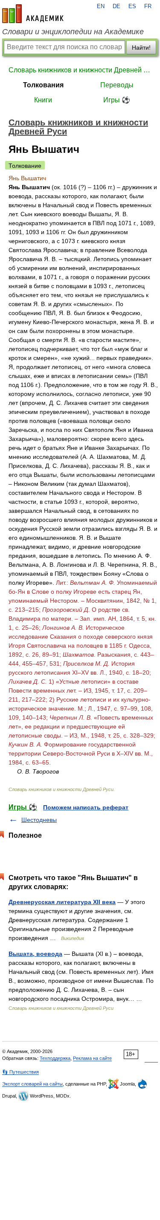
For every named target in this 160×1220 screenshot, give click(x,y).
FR (147, 6)
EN (101, 6)
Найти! (141, 47)
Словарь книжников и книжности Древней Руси (80, 70)
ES (132, 6)
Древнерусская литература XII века (62, 902)
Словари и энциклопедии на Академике (73, 31)
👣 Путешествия (20, 1071)
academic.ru (33, 13)
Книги (43, 100)
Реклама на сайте (92, 1058)
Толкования (43, 85)
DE (116, 6)
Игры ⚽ (116, 100)
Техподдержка (55, 1058)
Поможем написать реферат (85, 807)
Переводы (117, 85)
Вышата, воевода (35, 953)
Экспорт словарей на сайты (32, 1083)
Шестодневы (39, 819)
